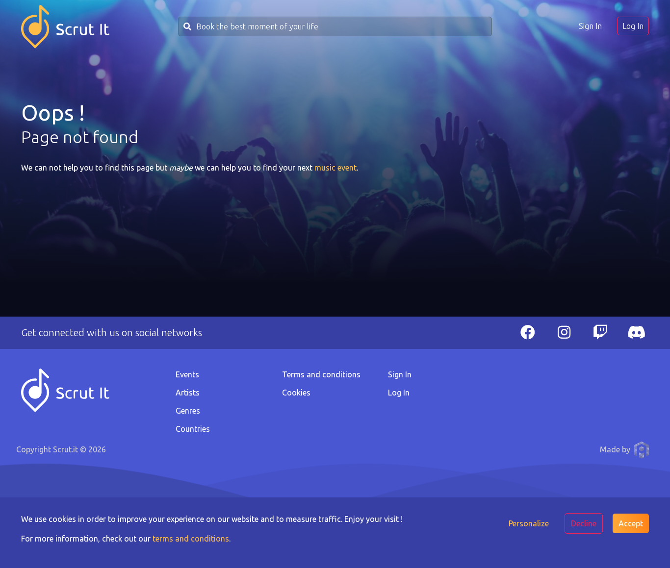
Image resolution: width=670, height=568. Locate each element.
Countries (193, 428)
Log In (633, 26)
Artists (188, 392)
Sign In (590, 26)
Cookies (296, 392)
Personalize (529, 523)
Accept (630, 523)
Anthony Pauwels (641, 450)
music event (335, 167)
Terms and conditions (321, 374)
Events (187, 374)
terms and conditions (191, 538)
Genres (188, 410)
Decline (583, 523)
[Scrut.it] (65, 27)
